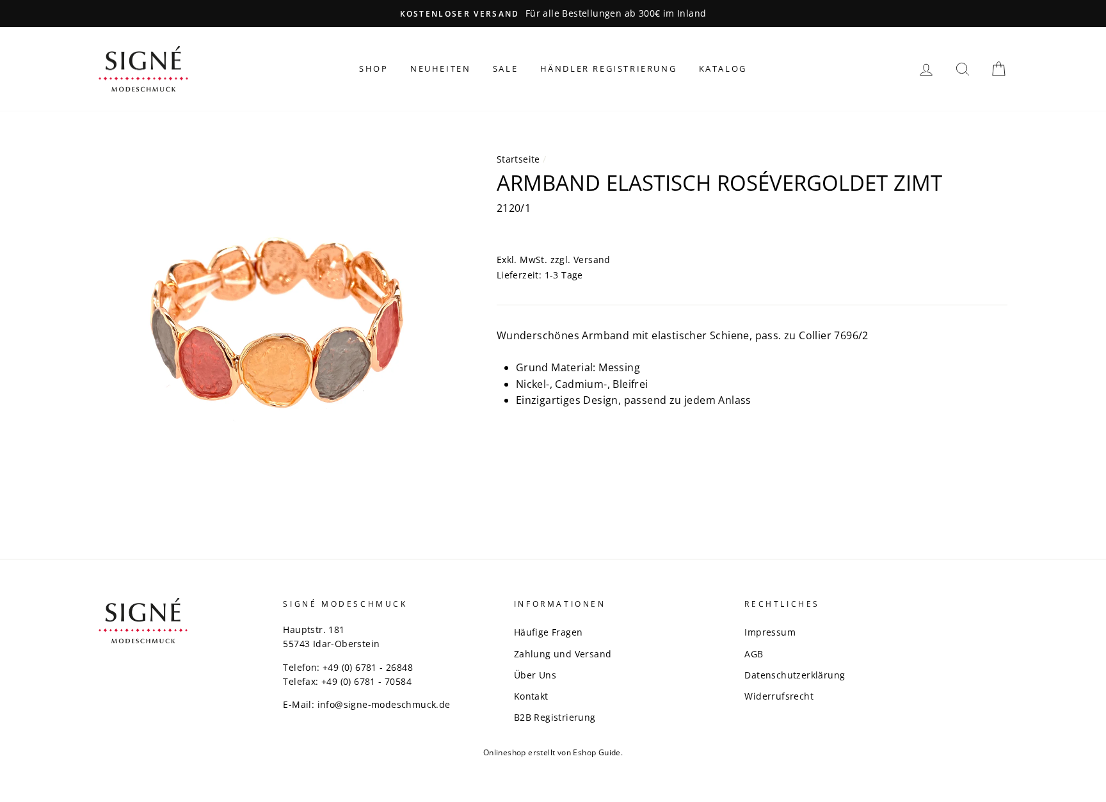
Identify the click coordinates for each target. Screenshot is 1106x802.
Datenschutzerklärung (794, 675)
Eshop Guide (596, 752)
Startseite (518, 159)
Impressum (770, 632)
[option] (553, 13)
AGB (753, 654)
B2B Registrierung (555, 717)
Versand (592, 259)
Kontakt (531, 696)
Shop (373, 68)
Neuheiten (440, 68)
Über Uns (535, 675)
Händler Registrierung (608, 68)
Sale (505, 68)
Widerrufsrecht (778, 696)
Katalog (723, 68)
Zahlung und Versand (563, 654)
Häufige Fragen (548, 632)
